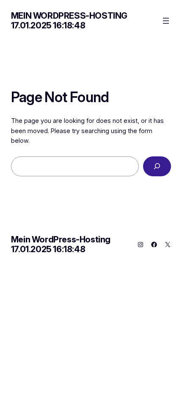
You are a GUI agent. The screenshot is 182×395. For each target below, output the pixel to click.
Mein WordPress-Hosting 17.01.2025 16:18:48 (69, 21)
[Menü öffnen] (166, 21)
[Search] (157, 166)
